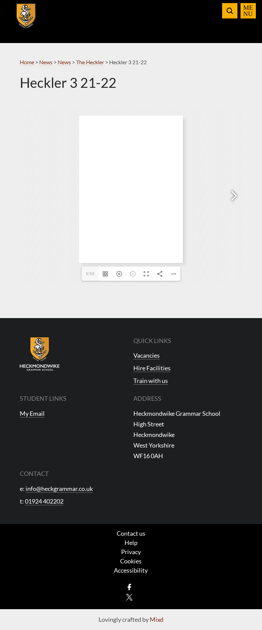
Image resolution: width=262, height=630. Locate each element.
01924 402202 (44, 501)
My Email (32, 413)
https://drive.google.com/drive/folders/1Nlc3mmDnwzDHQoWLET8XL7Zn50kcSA (134, 244)
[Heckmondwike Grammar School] (26, 20)
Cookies (131, 561)
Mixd (156, 619)
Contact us (131, 533)
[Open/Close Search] (229, 10)
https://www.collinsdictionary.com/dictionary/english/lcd (130, 243)
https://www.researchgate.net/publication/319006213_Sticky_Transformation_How (135, 249)
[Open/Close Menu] (248, 10)
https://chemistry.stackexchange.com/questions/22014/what (130, 245)
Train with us (150, 380)
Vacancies (146, 355)
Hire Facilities (152, 368)
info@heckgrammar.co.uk (59, 488)
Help (131, 542)
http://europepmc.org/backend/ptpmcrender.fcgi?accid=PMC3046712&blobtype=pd (135, 247)
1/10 (90, 273)
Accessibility (131, 570)
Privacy (131, 552)
